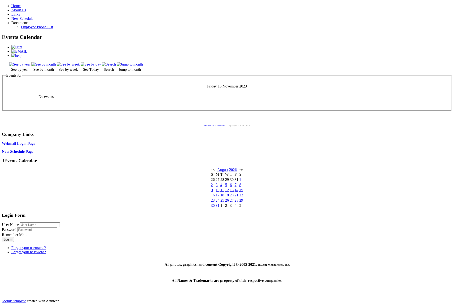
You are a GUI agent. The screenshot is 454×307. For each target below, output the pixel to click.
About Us (18, 10)
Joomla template (14, 301)
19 (227, 195)
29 (241, 200)
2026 (233, 170)
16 (213, 195)
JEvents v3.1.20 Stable (214, 125)
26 (227, 200)
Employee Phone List (37, 27)
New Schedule (22, 19)
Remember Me (13, 235)
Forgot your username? (28, 248)
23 (213, 200)
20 (232, 195)
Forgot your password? (28, 252)
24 (217, 200)
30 (213, 205)
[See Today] (91, 64)
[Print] (16, 47)
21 (236, 195)
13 (232, 190)
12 (227, 190)
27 (232, 200)
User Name (10, 225)
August (222, 170)
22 (241, 195)
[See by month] (43, 64)
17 (217, 195)
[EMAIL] (19, 51)
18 (222, 195)
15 (241, 190)
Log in (8, 239)
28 (236, 200)
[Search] (109, 64)
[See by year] (20, 64)
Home (16, 6)
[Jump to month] (130, 64)
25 (222, 200)
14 (236, 190)
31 (217, 205)
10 (217, 190)
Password (9, 230)
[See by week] (68, 64)
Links (15, 14)
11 (222, 190)
